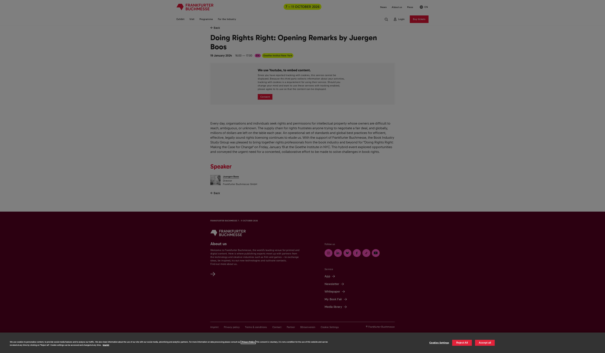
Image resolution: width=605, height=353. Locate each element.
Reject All (462, 342)
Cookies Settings (439, 342)
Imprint (106, 345)
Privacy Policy (248, 342)
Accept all (485, 342)
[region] (302, 343)
